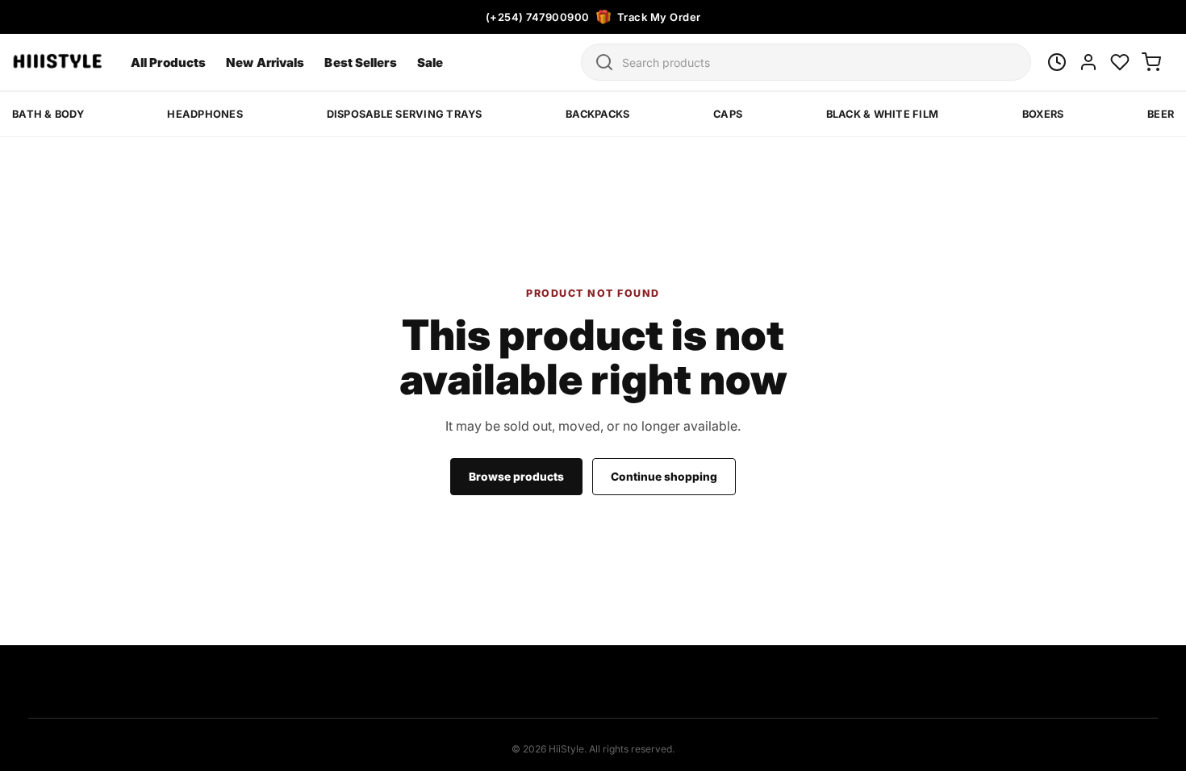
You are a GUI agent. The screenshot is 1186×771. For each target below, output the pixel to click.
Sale (430, 62)
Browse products (516, 476)
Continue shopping (664, 476)
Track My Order (659, 16)
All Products (168, 62)
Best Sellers (360, 62)
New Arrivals (265, 62)
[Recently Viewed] (1057, 62)
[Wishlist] (1120, 62)
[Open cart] (1151, 62)
